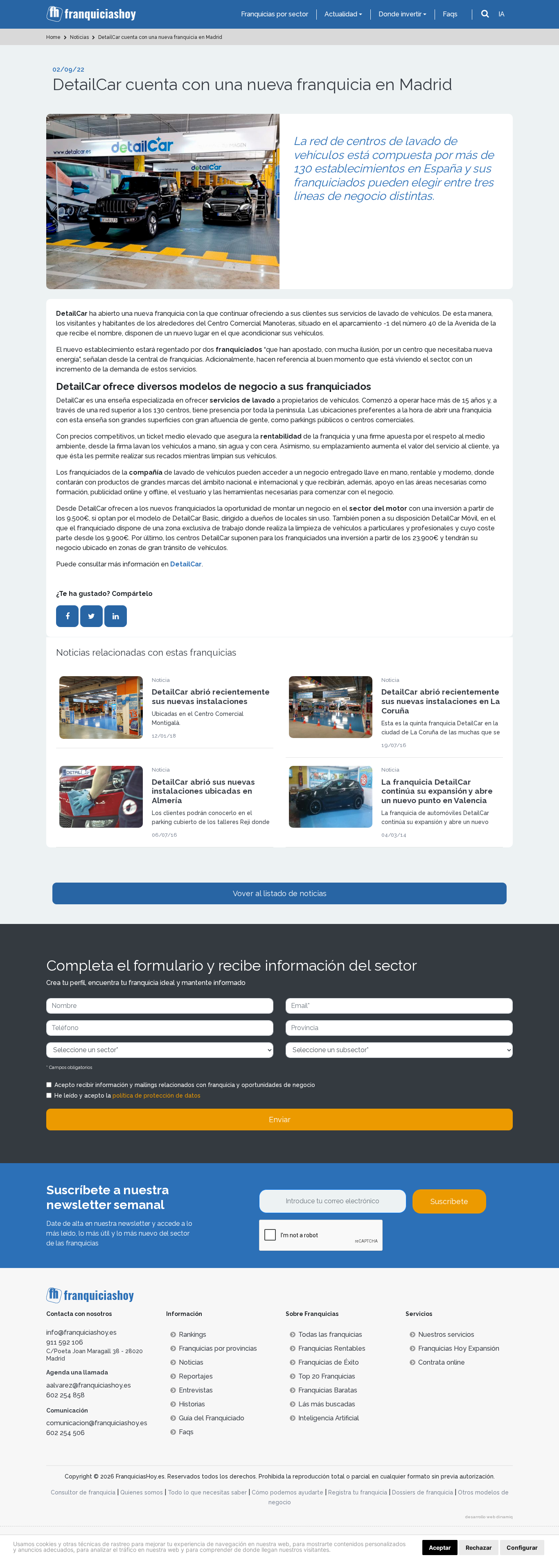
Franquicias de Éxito (328, 1362)
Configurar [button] (522, 1547)
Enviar (280, 1119)
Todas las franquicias (330, 1334)
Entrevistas (196, 1390)
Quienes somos (141, 1492)
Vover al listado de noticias (280, 893)
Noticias (191, 1362)
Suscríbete (449, 1201)
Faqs (450, 14)
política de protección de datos (157, 1095)
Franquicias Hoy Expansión (458, 1348)
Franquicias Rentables (331, 1348)
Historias (192, 1404)
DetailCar (186, 564)
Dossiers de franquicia (422, 1492)
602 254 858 (65, 1395)
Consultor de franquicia (83, 1492)
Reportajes (196, 1376)
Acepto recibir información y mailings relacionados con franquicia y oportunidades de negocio (184, 1085)
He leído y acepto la (127, 1095)
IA (501, 14)
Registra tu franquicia (357, 1492)
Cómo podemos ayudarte (287, 1492)
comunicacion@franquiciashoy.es (96, 1423)
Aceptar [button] (440, 1547)
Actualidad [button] (341, 14)
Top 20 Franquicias (326, 1376)
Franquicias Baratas (327, 1390)
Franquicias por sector (274, 14)
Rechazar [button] (479, 1547)
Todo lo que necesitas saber (207, 1492)
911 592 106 (64, 1342)
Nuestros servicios (446, 1334)
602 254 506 (65, 1433)
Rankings (192, 1334)
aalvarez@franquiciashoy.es (88, 1385)
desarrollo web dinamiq (489, 1517)
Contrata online (441, 1362)
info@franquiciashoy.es (81, 1332)
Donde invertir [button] (400, 14)
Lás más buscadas (326, 1404)
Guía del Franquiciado (211, 1418)
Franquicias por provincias (218, 1348)
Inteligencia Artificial (328, 1418)
